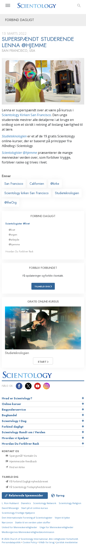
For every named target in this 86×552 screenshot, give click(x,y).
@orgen (13, 234)
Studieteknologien (14, 136)
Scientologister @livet (17, 223)
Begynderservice (14, 410)
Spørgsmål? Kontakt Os (23, 456)
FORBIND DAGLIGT (43, 216)
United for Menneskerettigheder (19, 527)
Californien (37, 183)
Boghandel (9, 415)
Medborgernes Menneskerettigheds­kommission (28, 532)
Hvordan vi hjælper (15, 438)
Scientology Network (44, 503)
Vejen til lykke (62, 517)
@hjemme (14, 244)
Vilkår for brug (46, 542)
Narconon (7, 522)
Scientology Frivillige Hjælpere (18, 512)
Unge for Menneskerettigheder (56, 527)
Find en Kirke (17, 467)
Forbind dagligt (12, 427)
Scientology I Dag (14, 421)
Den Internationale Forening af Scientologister (27, 517)
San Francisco (13, 183)
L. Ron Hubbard (10, 503)
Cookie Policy (30, 542)
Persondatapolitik (11, 542)
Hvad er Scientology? (17, 398)
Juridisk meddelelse (67, 542)
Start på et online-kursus (34, 507)
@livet (12, 230)
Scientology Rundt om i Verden (23, 432)
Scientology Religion (70, 503)
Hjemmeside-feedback (23, 461)
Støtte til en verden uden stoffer (32, 522)
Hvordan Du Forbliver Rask (19, 251)
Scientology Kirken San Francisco (26, 115)
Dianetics (26, 503)
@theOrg (10, 202)
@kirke (54, 183)
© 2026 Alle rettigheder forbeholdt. (40, 538)
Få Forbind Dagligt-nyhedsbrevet (28, 481)
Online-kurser (11, 404)
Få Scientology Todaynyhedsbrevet (30, 487)
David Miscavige (10, 507)
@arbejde (14, 240)
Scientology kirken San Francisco (26, 193)
